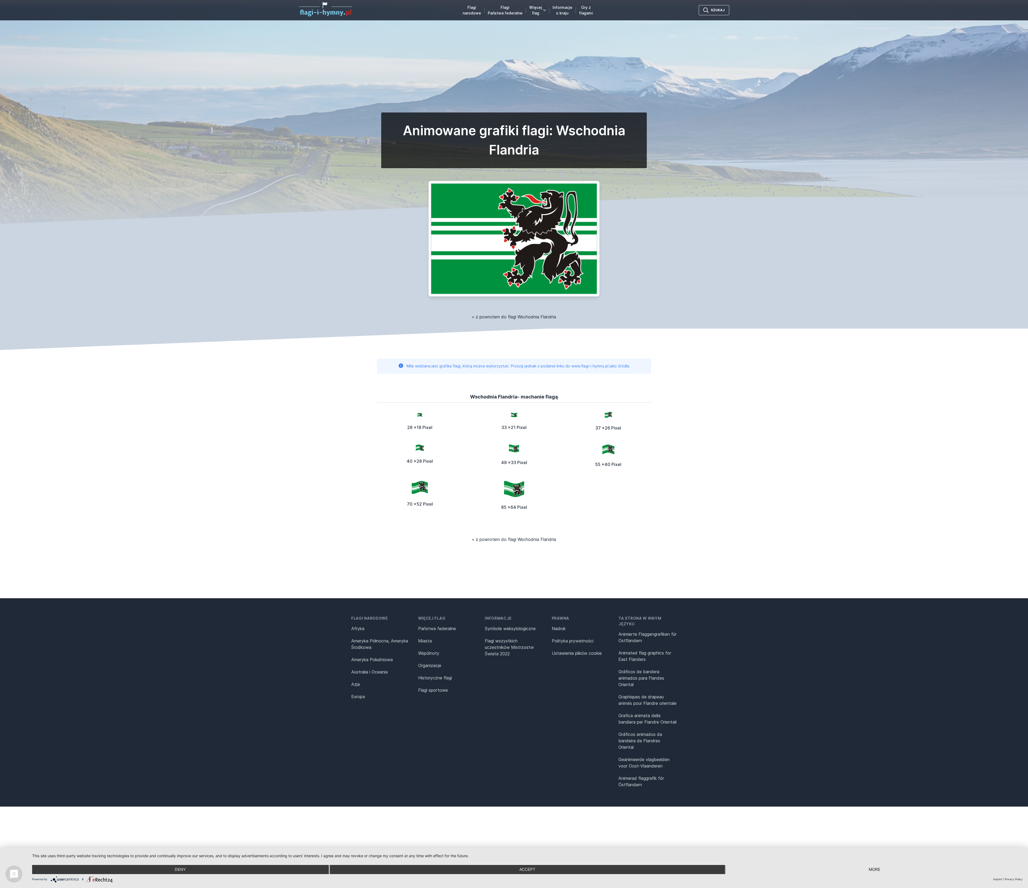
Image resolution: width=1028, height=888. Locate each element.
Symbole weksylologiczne (510, 628)
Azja (355, 684)
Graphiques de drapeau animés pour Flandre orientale (647, 700)
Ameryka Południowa (372, 659)
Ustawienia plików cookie (577, 653)
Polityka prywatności (573, 641)
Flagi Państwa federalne (505, 10)
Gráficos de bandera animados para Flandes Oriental (641, 678)
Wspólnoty (428, 653)
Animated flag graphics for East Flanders (644, 656)
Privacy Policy (1014, 879)
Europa (358, 696)
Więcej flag (535, 10)
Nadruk (559, 628)
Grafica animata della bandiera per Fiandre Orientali (647, 719)
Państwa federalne (437, 628)
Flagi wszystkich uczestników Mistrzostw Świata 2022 (509, 647)
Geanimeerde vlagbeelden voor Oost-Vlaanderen (644, 763)
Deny (180, 869)
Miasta (425, 641)
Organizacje (429, 665)
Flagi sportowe (433, 690)
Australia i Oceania (369, 672)
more (874, 869)
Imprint (997, 879)
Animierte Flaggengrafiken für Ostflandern (647, 637)
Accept (527, 869)
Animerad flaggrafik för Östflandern (641, 781)
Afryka (357, 628)
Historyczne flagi (435, 677)
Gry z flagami (586, 10)
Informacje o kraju (562, 10)
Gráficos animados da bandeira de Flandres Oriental (640, 741)
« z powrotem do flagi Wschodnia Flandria (514, 316)
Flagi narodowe (472, 10)
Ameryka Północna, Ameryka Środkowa (379, 644)
